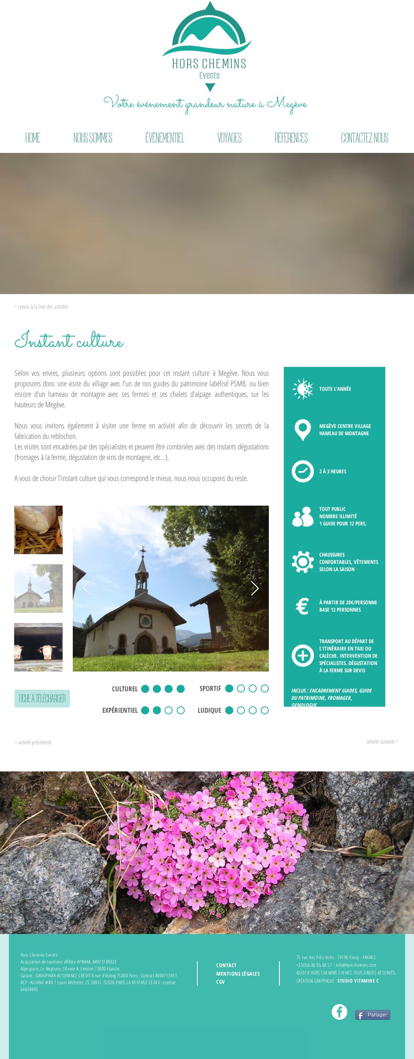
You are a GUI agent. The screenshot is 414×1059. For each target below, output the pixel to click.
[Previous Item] (86, 589)
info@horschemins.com (356, 965)
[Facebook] (339, 1012)
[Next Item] (255, 589)
